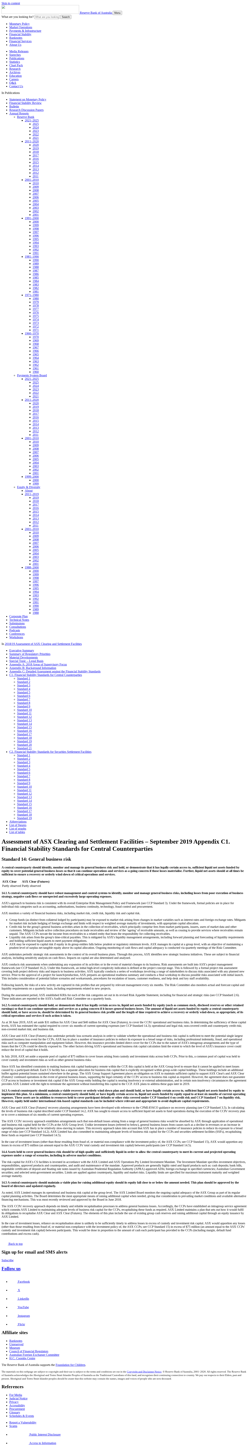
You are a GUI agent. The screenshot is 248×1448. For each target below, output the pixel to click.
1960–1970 (32, 333)
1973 (36, 323)
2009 (36, 186)
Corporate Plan (18, 616)
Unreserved (16, 1344)
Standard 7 (23, 699)
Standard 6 (23, 696)
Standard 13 (24, 720)
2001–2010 (32, 179)
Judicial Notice (18, 1398)
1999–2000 (32, 476)
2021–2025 (32, 120)
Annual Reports (19, 113)
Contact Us (16, 86)
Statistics (14, 61)
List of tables (17, 832)
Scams (13, 1426)
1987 (36, 270)
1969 (36, 340)
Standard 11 (24, 713)
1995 (36, 239)
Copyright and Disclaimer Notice (144, 1371)
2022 (36, 134)
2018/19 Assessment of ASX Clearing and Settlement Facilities (43, 644)
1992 (36, 249)
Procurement (17, 1409)
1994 (36, 242)
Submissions (17, 623)
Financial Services (20, 41)
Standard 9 (23, 706)
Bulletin (14, 106)
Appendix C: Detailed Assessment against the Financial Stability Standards (55, 671)
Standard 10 (24, 709)
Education (15, 75)
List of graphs (17, 828)
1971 (36, 330)
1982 (36, 288)
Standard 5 (23, 692)
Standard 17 (24, 734)
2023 (36, 131)
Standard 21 (24, 748)
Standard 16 (24, 730)
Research (15, 68)
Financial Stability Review (25, 103)
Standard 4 (23, 689)
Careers (14, 79)
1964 (36, 358)
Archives (14, 72)
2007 (36, 193)
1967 (36, 347)
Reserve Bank (25, 117)
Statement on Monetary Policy (27, 99)
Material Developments (23, 657)
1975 (36, 316)
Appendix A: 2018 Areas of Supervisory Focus (38, 664)
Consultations (17, 626)
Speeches (15, 54)
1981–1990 (32, 256)
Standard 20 (24, 744)
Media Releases (18, 51)
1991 (36, 253)
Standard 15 (24, 727)
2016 (36, 158)
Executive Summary (21, 650)
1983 (36, 284)
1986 (36, 274)
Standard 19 (24, 741)
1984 (36, 281)
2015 (36, 162)
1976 (36, 312)
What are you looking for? (18, 16)
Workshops (16, 637)
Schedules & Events (21, 1416)
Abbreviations (18, 821)
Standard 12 (24, 716)
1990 (36, 260)
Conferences (17, 633)
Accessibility (17, 1405)
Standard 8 (23, 703)
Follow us (11, 1268)
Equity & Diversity (28, 487)
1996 (36, 235)
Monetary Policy (19, 23)
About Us (15, 44)
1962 (36, 365)
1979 (36, 302)
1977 (36, 309)
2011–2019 (32, 494)
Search (66, 17)
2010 (36, 183)
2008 (36, 190)
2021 (36, 138)
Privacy (14, 1402)
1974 (36, 319)
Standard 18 (24, 737)
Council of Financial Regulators (28, 1351)
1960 (36, 371)
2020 (36, 144)
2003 (36, 207)
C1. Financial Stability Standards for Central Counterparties (45, 675)
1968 (36, 344)
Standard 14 (24, 723)
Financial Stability (20, 34)
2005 (36, 200)
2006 (36, 197)
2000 (36, 221)
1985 (36, 277)
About (29, 490)
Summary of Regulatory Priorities (29, 654)
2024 (36, 127)
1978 (36, 305)
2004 (36, 204)
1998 (36, 228)
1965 (36, 354)
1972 (36, 326)
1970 (36, 337)
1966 (36, 351)
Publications (16, 58)
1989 (36, 263)
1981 (36, 291)
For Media (15, 1395)
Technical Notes (19, 619)
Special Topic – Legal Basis (26, 661)
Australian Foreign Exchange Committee (34, 1354)
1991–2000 (32, 218)
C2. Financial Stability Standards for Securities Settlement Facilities (50, 751)
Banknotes (15, 37)
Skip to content (11, 3)
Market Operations (20, 27)
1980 (36, 298)
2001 (36, 214)
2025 (36, 124)
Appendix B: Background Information (32, 668)
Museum (14, 1347)
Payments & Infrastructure (25, 30)
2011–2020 (32, 141)
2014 (36, 165)
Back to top (15, 1243)
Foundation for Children (70, 1365)
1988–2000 (32, 567)
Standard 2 (23, 682)
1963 (36, 361)
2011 (36, 176)
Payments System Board (32, 375)
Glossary (14, 1412)
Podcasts (14, 630)
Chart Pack (16, 65)
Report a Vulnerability (22, 1422)
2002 (36, 211)
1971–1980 (32, 295)
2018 (36, 151)
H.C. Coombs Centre (22, 1358)
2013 (36, 169)
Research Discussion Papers (26, 110)
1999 (36, 225)
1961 (36, 368)
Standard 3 (23, 685)
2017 (36, 155)
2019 (36, 148)
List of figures (17, 825)
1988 (36, 267)
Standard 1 (23, 678)
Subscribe (8, 1260)
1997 (36, 232)
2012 (36, 172)
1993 (36, 246)
